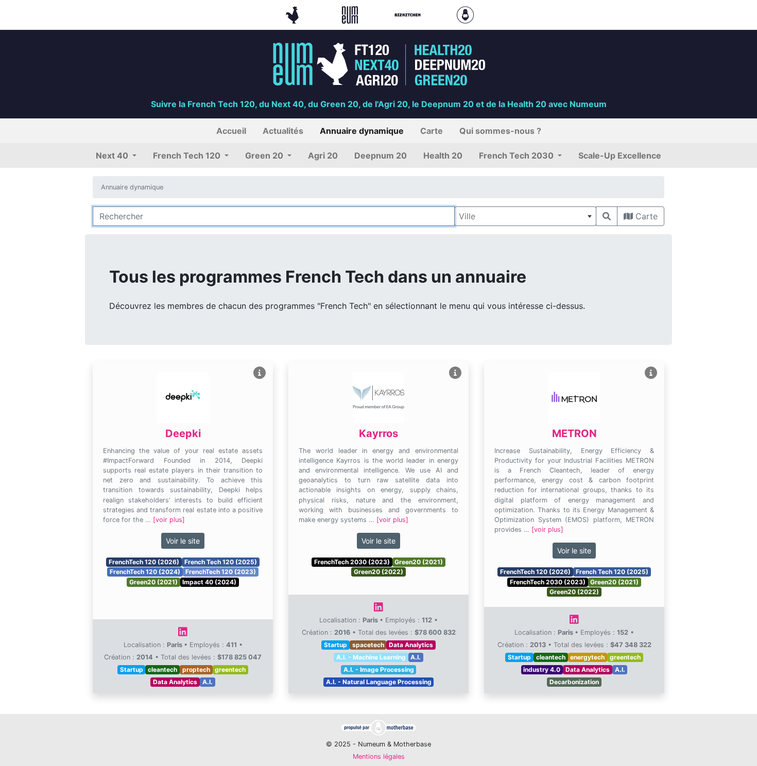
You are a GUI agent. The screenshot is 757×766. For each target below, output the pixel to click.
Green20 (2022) (378, 572)
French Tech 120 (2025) (220, 562)
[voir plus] (169, 520)
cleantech (162, 669)
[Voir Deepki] (259, 373)
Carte (645, 216)
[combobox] (525, 216)
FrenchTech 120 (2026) (144, 562)
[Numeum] (351, 14)
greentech (230, 669)
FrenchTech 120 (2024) (145, 572)
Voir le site (183, 540)
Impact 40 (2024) (209, 582)
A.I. (207, 682)
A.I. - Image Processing (378, 669)
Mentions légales (379, 756)
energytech (587, 657)
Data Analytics (175, 682)
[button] (116, 155)
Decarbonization (574, 682)
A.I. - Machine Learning (371, 657)
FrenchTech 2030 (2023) (352, 562)
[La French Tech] (293, 14)
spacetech (368, 645)
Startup (131, 669)
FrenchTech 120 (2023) (220, 572)
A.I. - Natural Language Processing (379, 682)
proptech (196, 669)
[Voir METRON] (651, 373)
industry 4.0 (541, 669)
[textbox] (525, 216)
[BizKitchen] (409, 14)
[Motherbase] (465, 14)
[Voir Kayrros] (455, 373)
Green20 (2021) (153, 582)
